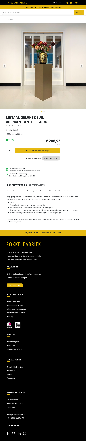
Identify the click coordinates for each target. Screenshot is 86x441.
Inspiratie (11, 370)
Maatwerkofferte (14, 301)
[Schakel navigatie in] (9, 3)
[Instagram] (25, 433)
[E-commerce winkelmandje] (72, 3)
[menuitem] (31, 7)
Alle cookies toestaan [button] (29, 229)
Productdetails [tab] (17, 185)
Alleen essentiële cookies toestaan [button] (51, 229)
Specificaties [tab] (36, 185)
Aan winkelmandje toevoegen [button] (38, 150)
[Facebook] (9, 433)
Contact (10, 374)
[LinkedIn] (20, 433)
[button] (4, 66)
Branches (11, 345)
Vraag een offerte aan (51, 158)
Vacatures (11, 377)
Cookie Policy (49, 225)
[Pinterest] (14, 433)
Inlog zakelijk (58, 2)
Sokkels (10, 19)
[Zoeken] (81, 12)
